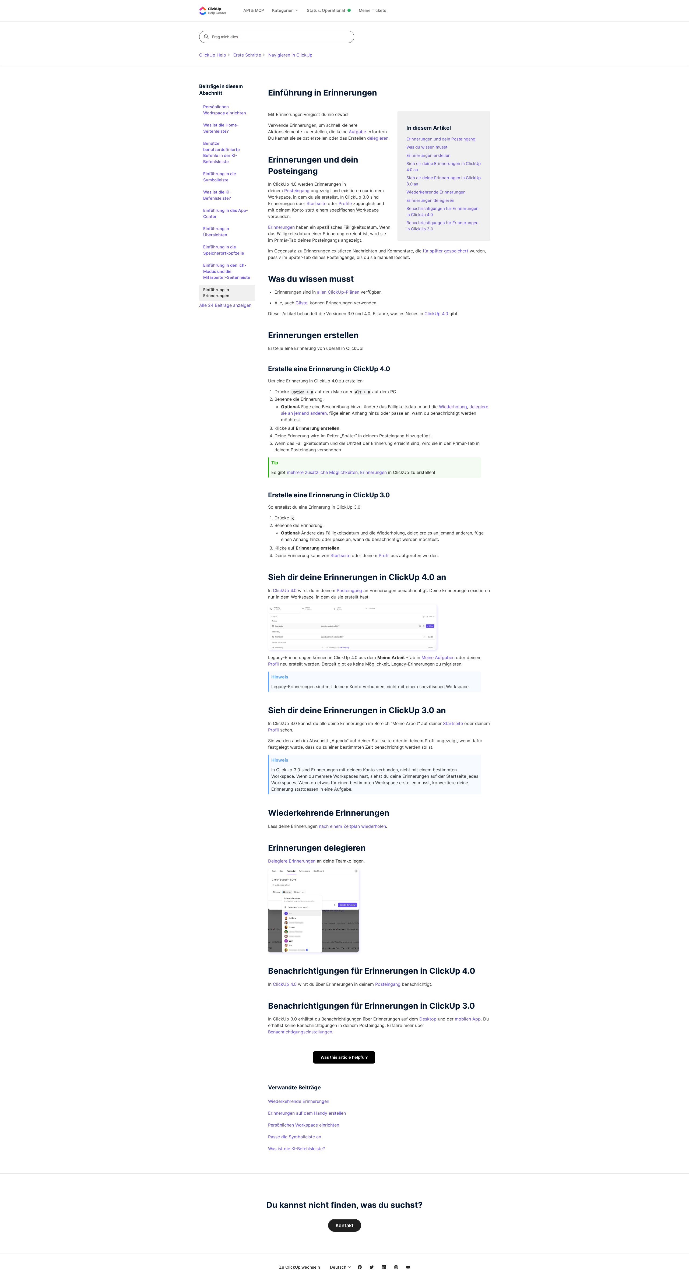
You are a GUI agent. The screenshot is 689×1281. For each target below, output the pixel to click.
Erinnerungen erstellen (428, 155)
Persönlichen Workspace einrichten (303, 1125)
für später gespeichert (445, 251)
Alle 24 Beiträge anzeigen (225, 305)
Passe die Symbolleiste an (294, 1136)
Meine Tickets (372, 10)
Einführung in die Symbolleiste (219, 176)
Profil (384, 555)
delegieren (377, 138)
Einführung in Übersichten (216, 231)
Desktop (428, 1019)
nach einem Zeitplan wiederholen (352, 826)
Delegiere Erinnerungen (291, 861)
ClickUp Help (212, 55)
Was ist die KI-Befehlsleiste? (296, 1148)
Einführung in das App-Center (225, 213)
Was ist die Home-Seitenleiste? (221, 128)
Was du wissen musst (426, 147)
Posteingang (297, 190)
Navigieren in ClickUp (290, 55)
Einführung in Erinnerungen (216, 292)
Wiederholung (453, 406)
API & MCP (253, 10)
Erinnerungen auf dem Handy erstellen (307, 1113)
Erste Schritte (247, 55)
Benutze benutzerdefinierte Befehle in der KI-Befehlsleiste (221, 152)
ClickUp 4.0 (436, 313)
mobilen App (468, 1019)
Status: (326, 10)
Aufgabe (357, 131)
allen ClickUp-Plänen (338, 292)
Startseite (316, 203)
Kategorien (283, 10)
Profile (345, 203)
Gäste (301, 302)
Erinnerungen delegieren (430, 200)
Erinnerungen (281, 227)
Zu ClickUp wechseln (299, 1267)
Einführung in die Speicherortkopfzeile (223, 250)
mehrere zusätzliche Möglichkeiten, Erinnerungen (337, 472)
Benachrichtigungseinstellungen (300, 1031)
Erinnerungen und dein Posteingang (440, 139)
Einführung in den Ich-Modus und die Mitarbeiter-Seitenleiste (226, 271)
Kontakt (345, 1225)
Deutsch (338, 1267)
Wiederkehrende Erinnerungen (436, 192)
